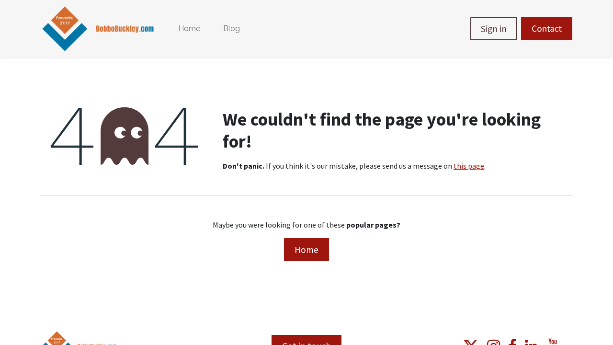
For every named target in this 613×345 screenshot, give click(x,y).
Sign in (494, 28)
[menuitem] (189, 28)
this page (469, 166)
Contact (547, 28)
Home (306, 249)
